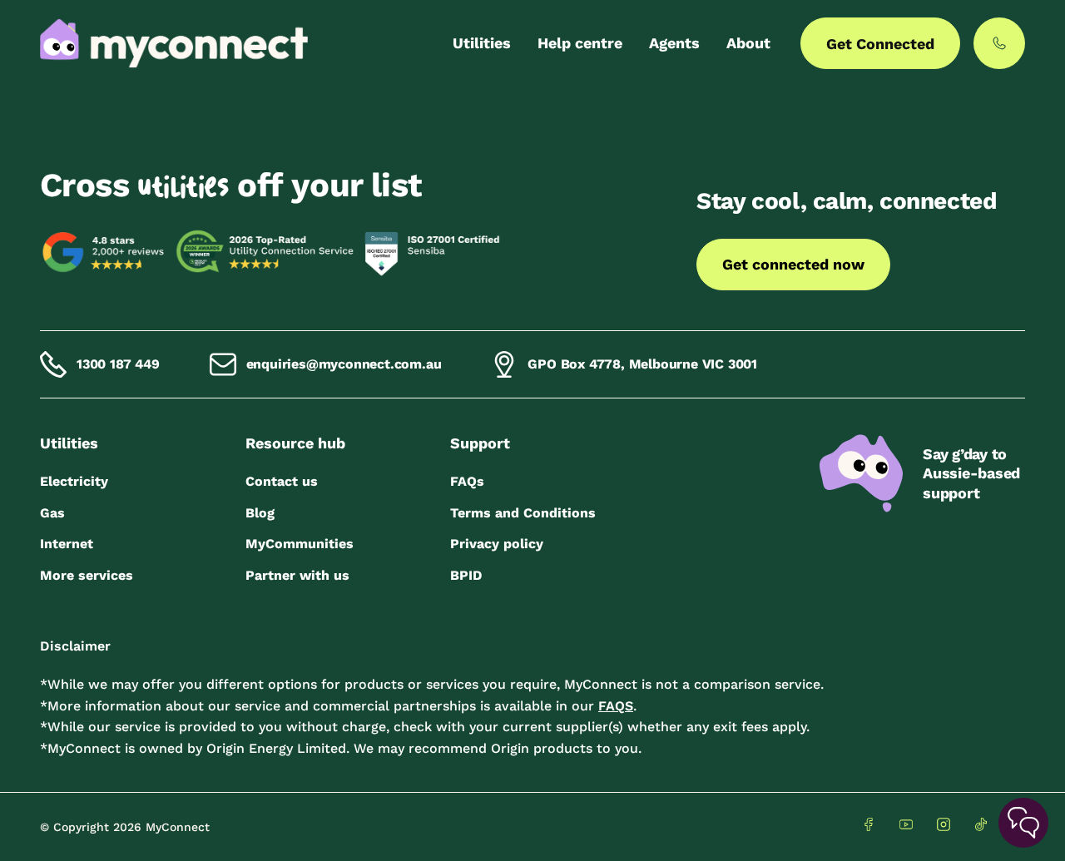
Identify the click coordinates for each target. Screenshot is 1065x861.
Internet (66, 544)
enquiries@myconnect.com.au (344, 364)
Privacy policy (496, 544)
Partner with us (297, 575)
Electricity (74, 481)
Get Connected (880, 43)
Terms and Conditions (523, 513)
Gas (52, 513)
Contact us (281, 481)
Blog (260, 513)
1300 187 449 (118, 364)
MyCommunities (299, 544)
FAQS (615, 706)
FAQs (467, 481)
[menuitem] (481, 43)
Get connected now (793, 264)
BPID (466, 575)
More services (86, 575)
